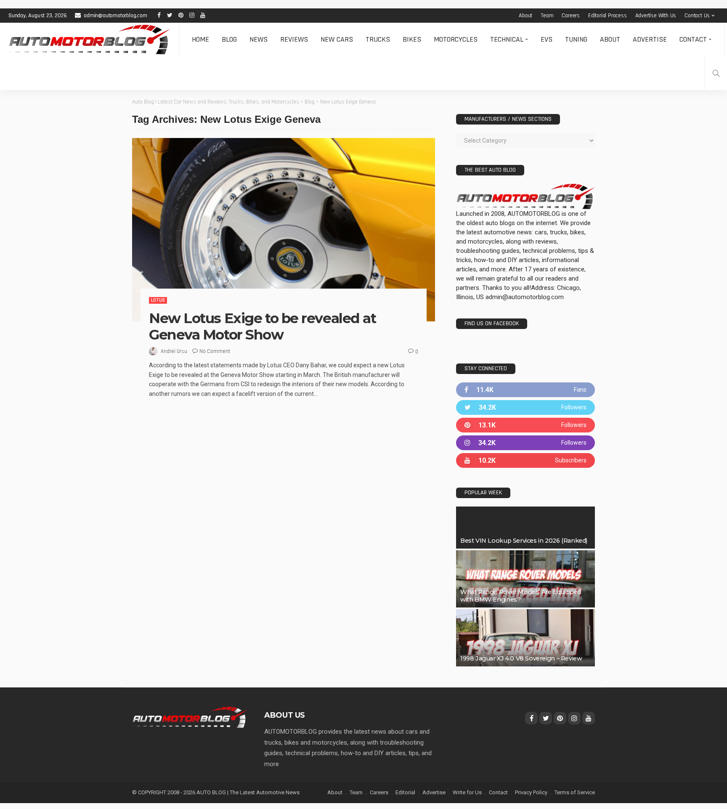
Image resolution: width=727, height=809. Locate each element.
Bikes (412, 39)
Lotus (158, 300)
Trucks (378, 39)
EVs (546, 39)
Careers (571, 15)
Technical (506, 39)
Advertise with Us (656, 15)
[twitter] (525, 407)
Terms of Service (575, 792)
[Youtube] (525, 460)
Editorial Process (607, 15)
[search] (716, 73)
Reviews (294, 39)
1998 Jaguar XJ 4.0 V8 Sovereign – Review (521, 658)
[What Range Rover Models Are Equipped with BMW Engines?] (525, 578)
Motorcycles (456, 39)
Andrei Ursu (174, 351)
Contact (693, 39)
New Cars (337, 39)
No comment (214, 351)
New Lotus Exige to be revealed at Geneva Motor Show (262, 326)
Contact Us (697, 15)
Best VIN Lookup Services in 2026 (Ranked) (523, 540)
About (525, 15)
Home (200, 39)
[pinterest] (525, 425)
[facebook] (525, 389)
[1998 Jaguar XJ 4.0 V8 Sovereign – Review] (525, 637)
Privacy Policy (531, 792)
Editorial (405, 792)
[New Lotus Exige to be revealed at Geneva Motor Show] (283, 229)
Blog (229, 39)
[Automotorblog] (89, 39)
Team (547, 15)
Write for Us (467, 792)
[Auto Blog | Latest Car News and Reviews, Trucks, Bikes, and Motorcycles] (189, 717)
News (258, 39)
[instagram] (525, 442)
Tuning (576, 39)
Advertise (650, 39)
